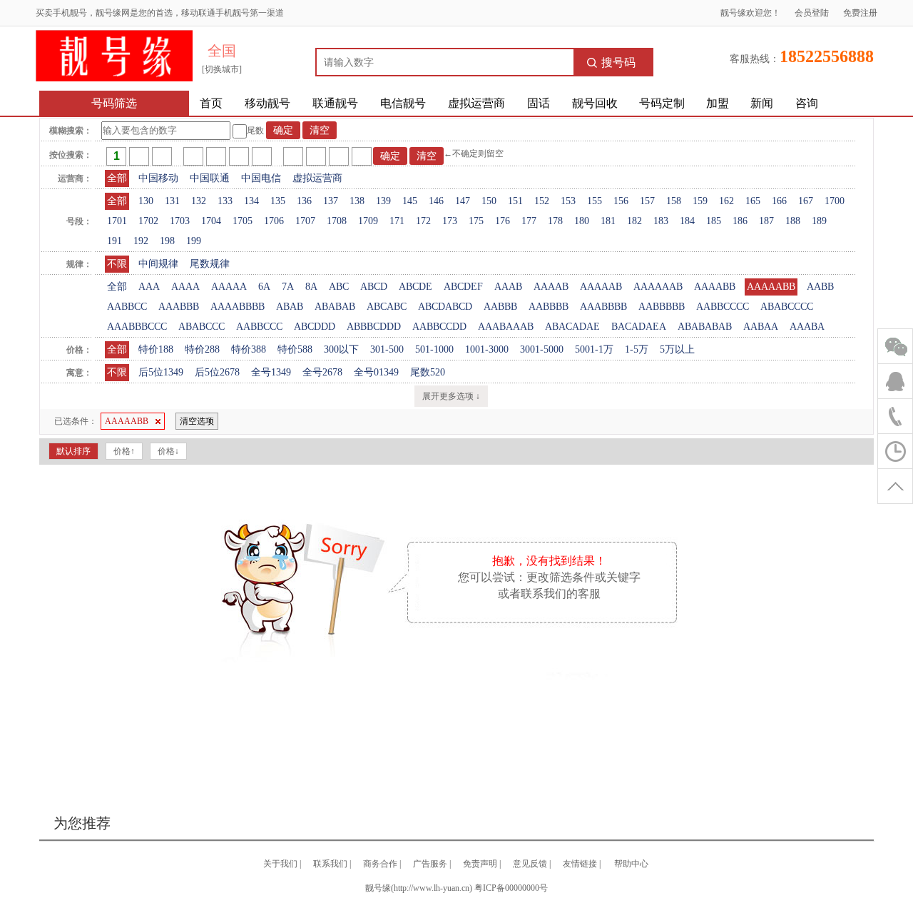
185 (713, 221)
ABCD (373, 286)
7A (288, 286)
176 (502, 221)
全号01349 (376, 372)
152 (541, 201)
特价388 (248, 349)
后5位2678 (217, 372)
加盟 (717, 103)
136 (304, 201)
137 (330, 201)
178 (555, 221)
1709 (368, 221)
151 (515, 201)
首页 (211, 103)
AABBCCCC (722, 306)
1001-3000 (487, 349)
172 (423, 221)
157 (647, 201)
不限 (117, 263)
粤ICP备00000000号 (511, 888)
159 (700, 201)
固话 (538, 103)
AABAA (760, 326)
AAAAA (229, 286)
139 (383, 201)
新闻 (761, 103)
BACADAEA (638, 326)
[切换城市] (222, 69)
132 (198, 201)
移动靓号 (267, 103)
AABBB (500, 306)
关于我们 (280, 864)
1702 (148, 221)
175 (476, 221)
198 (167, 241)
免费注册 (860, 13)
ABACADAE (572, 326)
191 (114, 241)
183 (660, 221)
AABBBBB (661, 306)
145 (409, 201)
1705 (243, 221)
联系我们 (330, 864)
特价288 (202, 349)
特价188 (155, 349)
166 (779, 201)
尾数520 (427, 372)
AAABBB (178, 306)
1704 (211, 221)
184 (687, 221)
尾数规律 (210, 263)
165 (752, 201)
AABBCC (127, 306)
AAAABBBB (237, 306)
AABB (820, 286)
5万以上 (677, 349)
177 (528, 221)
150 (488, 201)
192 (140, 241)
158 (673, 201)
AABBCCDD (439, 326)
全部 (117, 178)
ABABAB (335, 306)
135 (277, 201)
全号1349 (271, 372)
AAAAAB (601, 286)
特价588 (294, 349)
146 (436, 201)
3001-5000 (541, 349)
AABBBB (548, 306)
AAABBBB (603, 306)
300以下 (341, 349)
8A (311, 286)
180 (581, 221)
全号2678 (322, 372)
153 (568, 201)
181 (608, 221)
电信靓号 (403, 103)
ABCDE (415, 286)
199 (193, 241)
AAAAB (551, 286)
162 (726, 201)
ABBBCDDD (374, 326)
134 (251, 201)
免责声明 (480, 864)
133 (225, 201)
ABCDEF (463, 286)
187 (766, 221)
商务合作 (380, 864)
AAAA (185, 286)
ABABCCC (201, 326)
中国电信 (261, 178)
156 (620, 201)
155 (594, 201)
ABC (339, 286)
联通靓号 (335, 103)
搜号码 (618, 62)
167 (805, 201)
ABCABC (387, 306)
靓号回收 (595, 103)
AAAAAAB (658, 286)
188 (792, 221)
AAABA (807, 326)
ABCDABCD (445, 306)
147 (462, 201)
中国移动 (158, 178)
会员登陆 (812, 13)
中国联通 (210, 178)
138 (357, 201)
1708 (337, 221)
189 (819, 221)
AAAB (508, 286)
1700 (835, 201)
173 (449, 221)
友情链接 (580, 864)
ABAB (289, 306)
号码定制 (662, 103)
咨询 (806, 103)
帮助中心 (631, 864)
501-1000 (434, 349)
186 (740, 221)
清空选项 (197, 421)
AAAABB (714, 286)
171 (396, 221)
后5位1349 (160, 372)
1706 (274, 221)
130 (145, 201)
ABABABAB (705, 326)
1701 (117, 221)
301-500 (387, 349)
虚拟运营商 (476, 103)
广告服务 (430, 864)
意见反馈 (530, 864)
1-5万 (636, 349)
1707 (305, 221)
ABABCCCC (786, 306)
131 (172, 201)
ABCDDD (314, 326)
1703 (180, 221)
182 (634, 221)
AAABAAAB (506, 326)
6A (264, 286)
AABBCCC (259, 326)
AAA (149, 286)
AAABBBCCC (137, 326)
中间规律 (158, 263)
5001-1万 (594, 349)
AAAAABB (771, 286)
